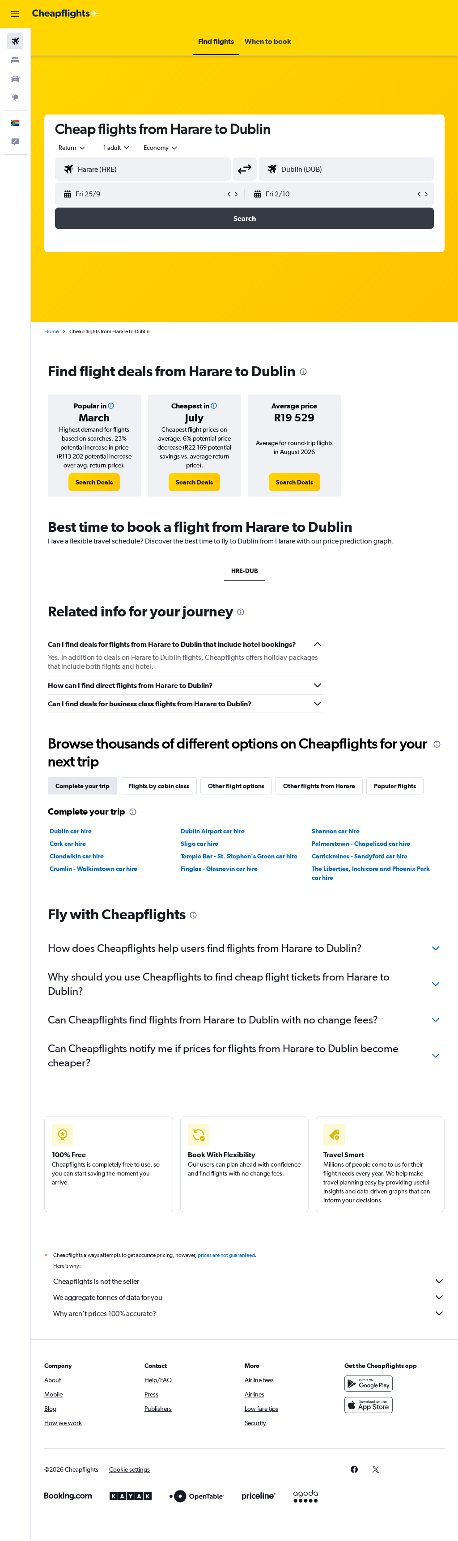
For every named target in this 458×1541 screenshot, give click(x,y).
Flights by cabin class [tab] (158, 786)
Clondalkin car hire (77, 856)
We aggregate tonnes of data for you (107, 1297)
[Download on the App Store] (368, 1405)
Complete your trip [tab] (82, 786)
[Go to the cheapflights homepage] (65, 13)
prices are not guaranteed (226, 1255)
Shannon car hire (336, 831)
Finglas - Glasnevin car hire (219, 868)
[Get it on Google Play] (368, 1383)
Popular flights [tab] (395, 786)
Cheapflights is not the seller (96, 1281)
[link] (94, 482)
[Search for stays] (15, 60)
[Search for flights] (15, 41)
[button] (15, 14)
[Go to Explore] (15, 97)
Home (51, 331)
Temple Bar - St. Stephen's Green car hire (239, 856)
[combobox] (161, 147)
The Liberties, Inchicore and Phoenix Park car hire (371, 873)
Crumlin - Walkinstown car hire (93, 868)
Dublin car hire (71, 831)
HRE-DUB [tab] (244, 570)
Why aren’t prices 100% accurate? (104, 1313)
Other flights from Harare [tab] (319, 786)
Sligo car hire (199, 843)
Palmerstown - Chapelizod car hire (361, 843)
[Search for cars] (15, 79)
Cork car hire (68, 843)
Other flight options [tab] (236, 786)
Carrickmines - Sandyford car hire (359, 856)
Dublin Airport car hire (213, 831)
